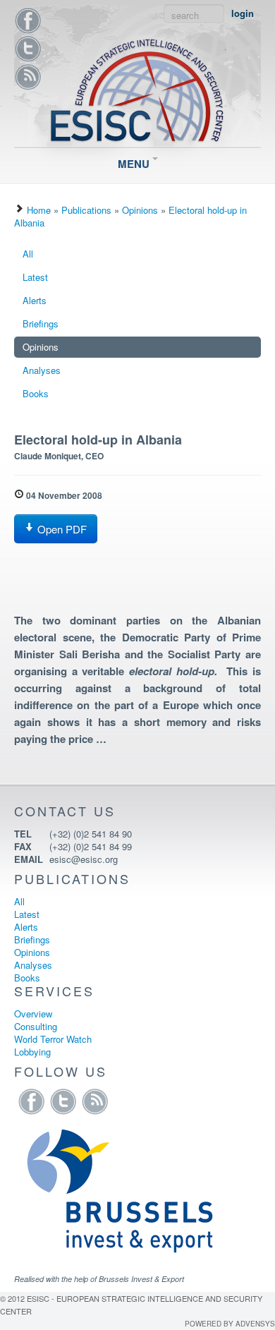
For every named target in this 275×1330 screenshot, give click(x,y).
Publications (86, 210)
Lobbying (32, 1051)
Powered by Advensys (230, 1324)
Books (36, 393)
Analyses (42, 370)
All (28, 253)
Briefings (41, 323)
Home (39, 210)
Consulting (35, 1026)
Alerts (35, 300)
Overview (33, 1013)
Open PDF (61, 528)
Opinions (140, 210)
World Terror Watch (53, 1039)
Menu (135, 163)
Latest (35, 277)
